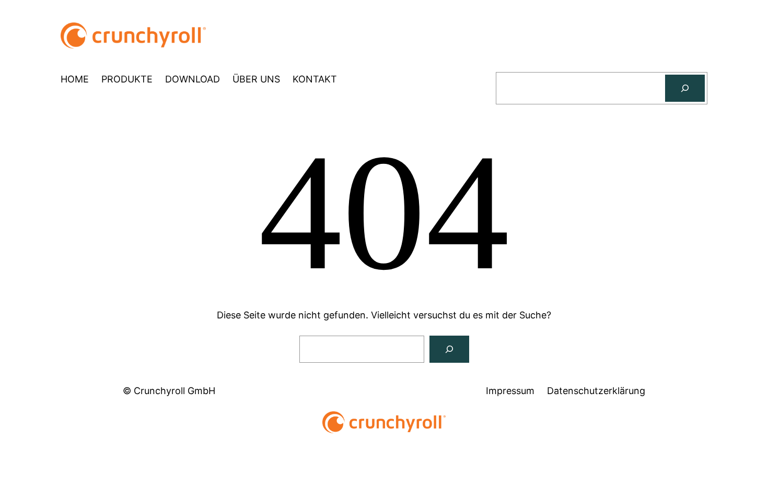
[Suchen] (685, 88)
